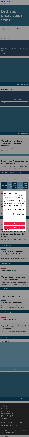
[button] (24, 193)
